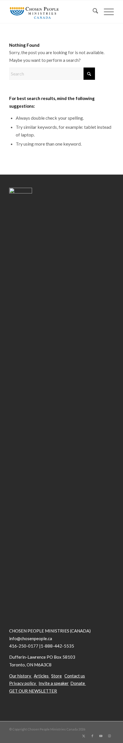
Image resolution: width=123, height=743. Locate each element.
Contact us (74, 675)
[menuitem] (92, 11)
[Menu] (106, 11)
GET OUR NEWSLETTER (33, 690)
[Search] (92, 11)
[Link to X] (84, 736)
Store (56, 675)
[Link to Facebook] (92, 736)
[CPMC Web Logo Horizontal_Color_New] (51, 11)
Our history (20, 675)
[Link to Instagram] (109, 736)
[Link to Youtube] (101, 736)
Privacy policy (22, 683)
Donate (78, 683)
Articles (41, 675)
